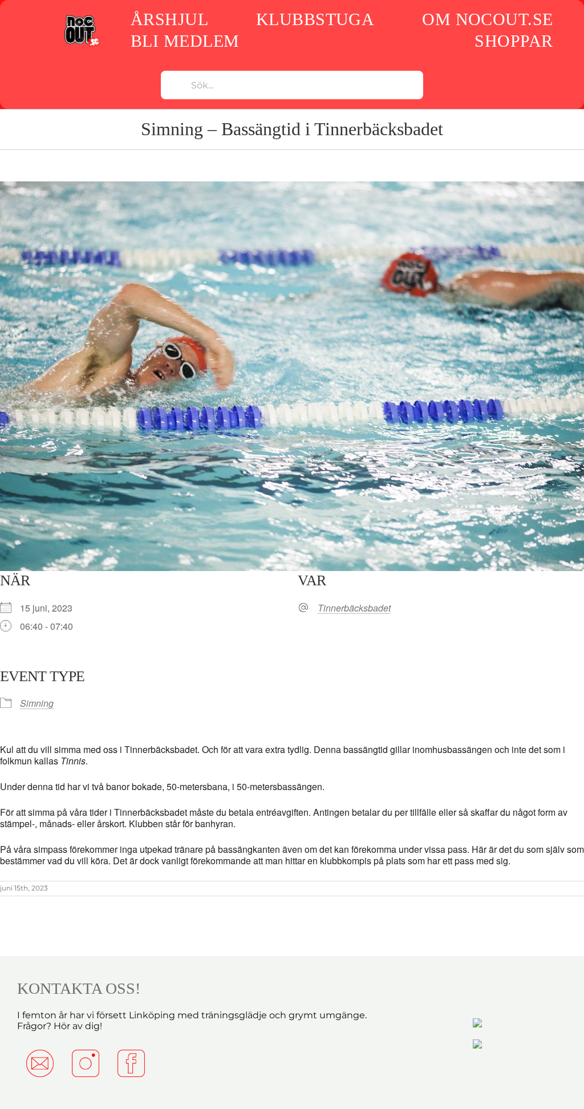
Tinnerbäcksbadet (354, 608)
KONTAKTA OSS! (78, 988)
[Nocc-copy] (81, 17)
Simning (37, 703)
